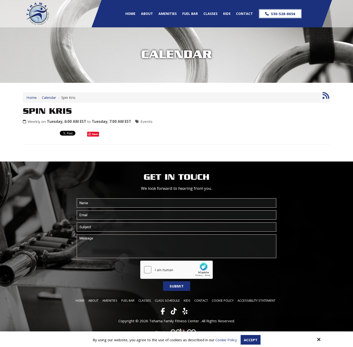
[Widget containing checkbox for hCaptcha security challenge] (176, 270)
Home (31, 97)
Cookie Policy (226, 340)
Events (146, 121)
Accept (250, 339)
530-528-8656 (282, 13)
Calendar (49, 97)
